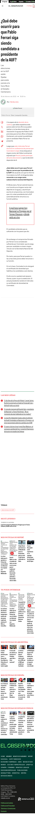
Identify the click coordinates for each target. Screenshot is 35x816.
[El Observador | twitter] (19, 747)
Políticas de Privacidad (8, 805)
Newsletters (6, 773)
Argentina (16, 773)
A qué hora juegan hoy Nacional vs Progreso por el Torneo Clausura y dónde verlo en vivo (15, 525)
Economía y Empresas (9, 762)
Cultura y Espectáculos (16, 764)
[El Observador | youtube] (29, 747)
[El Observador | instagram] (26, 747)
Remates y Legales (22, 767)
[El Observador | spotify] (25, 750)
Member (9, 756)
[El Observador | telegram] (29, 750)
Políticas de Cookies (7, 803)
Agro (20, 762)
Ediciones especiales (8, 770)
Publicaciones (22, 770)
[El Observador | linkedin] (21, 750)
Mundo (3, 764)
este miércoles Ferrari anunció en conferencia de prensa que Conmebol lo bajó (20, 148)
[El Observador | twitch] (33, 750)
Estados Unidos (6, 776)
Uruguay (4, 1)
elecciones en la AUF (8, 510)
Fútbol (29, 6)
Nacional (4, 759)
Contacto (4, 811)
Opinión (3, 767)
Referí (30, 756)
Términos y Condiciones (8, 808)
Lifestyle (29, 764)
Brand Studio (28, 762)
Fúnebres (11, 767)
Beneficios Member (20, 756)
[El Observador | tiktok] (33, 747)
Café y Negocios (15, 759)
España (23, 773)
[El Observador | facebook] (22, 747)
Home (3, 756)
